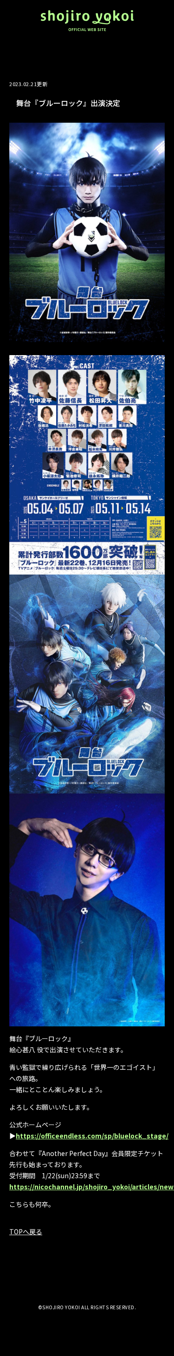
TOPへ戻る (25, 1231)
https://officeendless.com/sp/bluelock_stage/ (92, 1135)
